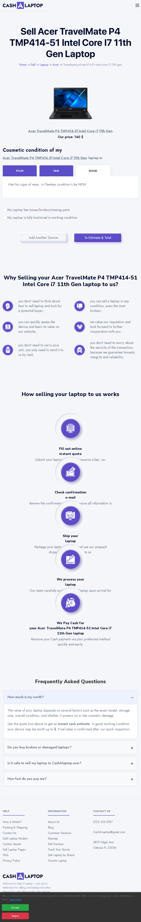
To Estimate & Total (97, 237)
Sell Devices (56, 844)
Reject (15, 915)
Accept (15, 907)
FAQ (5, 855)
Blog (51, 827)
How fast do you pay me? (27, 778)
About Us (53, 822)
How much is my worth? (26, 697)
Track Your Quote (59, 849)
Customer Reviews (59, 833)
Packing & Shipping (15, 827)
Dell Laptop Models (15, 838)
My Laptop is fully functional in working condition (42, 217)
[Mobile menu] (137, 5)
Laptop (44, 65)
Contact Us (9, 833)
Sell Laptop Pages (14, 849)
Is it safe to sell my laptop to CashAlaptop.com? (44, 763)
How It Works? (12, 822)
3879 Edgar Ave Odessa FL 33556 (104, 845)
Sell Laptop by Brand (61, 855)
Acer (56, 65)
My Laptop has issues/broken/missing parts (38, 209)
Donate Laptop (57, 860)
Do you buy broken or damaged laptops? (39, 747)
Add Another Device (43, 237)
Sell (33, 65)
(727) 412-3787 (102, 822)
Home (23, 65)
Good (93, 171)
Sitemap (53, 838)
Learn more (15, 899)
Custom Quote (12, 844)
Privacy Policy (11, 860)
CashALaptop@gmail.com (109, 832)
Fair (56, 171)
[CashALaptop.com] (23, 5)
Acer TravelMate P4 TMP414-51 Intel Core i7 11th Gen (45, 158)
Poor (20, 171)
